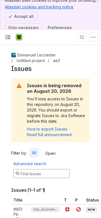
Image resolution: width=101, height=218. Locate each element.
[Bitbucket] (19, 37)
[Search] (81, 37)
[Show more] (93, 37)
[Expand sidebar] (7, 37)
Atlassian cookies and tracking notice (39, 6)
